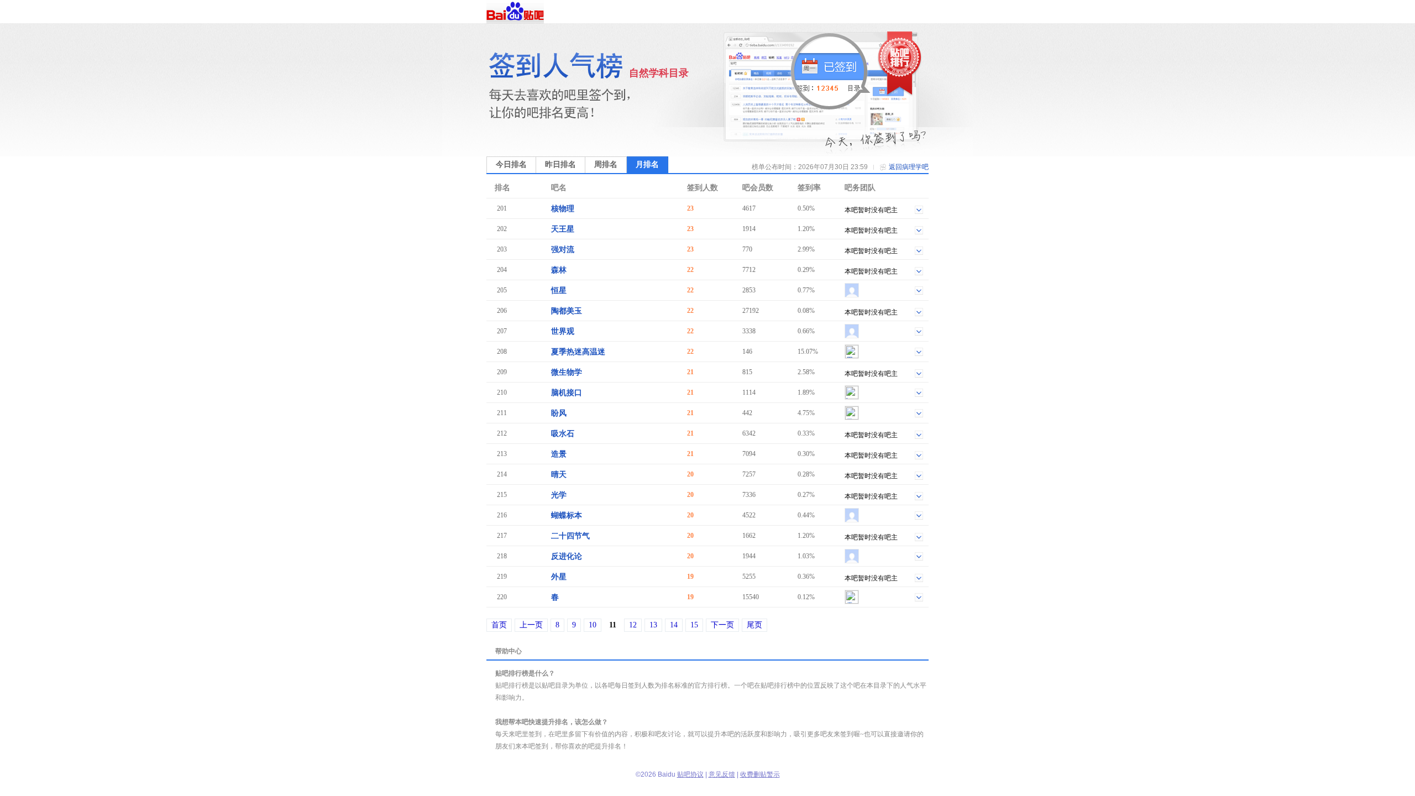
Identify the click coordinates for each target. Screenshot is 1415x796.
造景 (559, 454)
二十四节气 (570, 536)
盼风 (559, 413)
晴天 (559, 474)
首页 (499, 625)
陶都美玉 (566, 311)
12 (633, 625)
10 (592, 625)
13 (653, 625)
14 (674, 625)
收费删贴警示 (760, 774)
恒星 (559, 290)
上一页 (531, 625)
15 (694, 625)
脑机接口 (566, 393)
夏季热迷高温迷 (578, 352)
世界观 (562, 331)
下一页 (722, 625)
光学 (559, 495)
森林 (559, 270)
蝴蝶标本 (566, 515)
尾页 (754, 625)
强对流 (562, 249)
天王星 (562, 229)
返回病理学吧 (909, 167)
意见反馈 (722, 774)
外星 (559, 577)
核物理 (562, 209)
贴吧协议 (690, 774)
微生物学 (566, 372)
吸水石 (562, 434)
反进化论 (566, 556)
